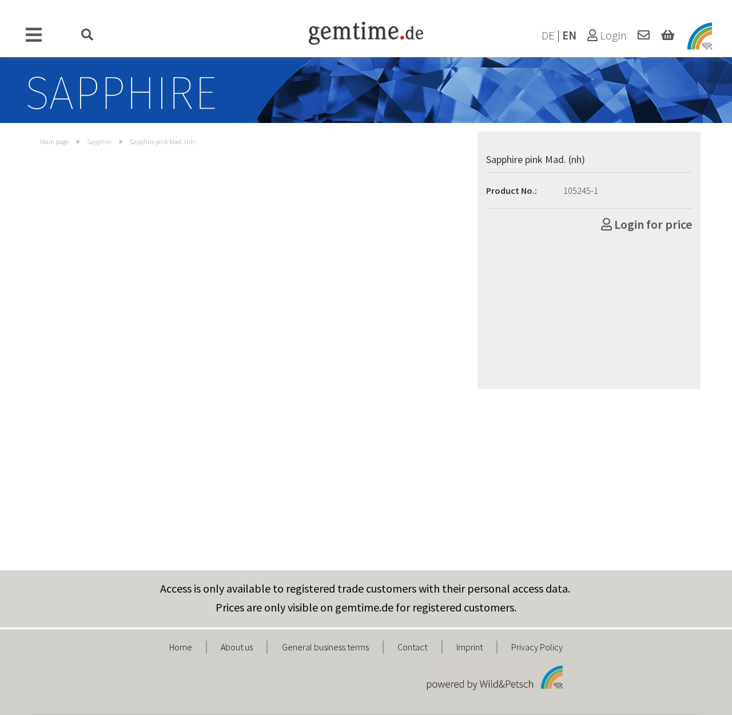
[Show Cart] (667, 35)
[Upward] (700, 698)
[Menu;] (34, 35)
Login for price (652, 224)
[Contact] (644, 35)
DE (548, 35)
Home (180, 647)
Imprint (469, 647)
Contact (412, 647)
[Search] (87, 35)
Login (612, 35)
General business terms (325, 647)
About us (237, 647)
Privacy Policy (537, 647)
